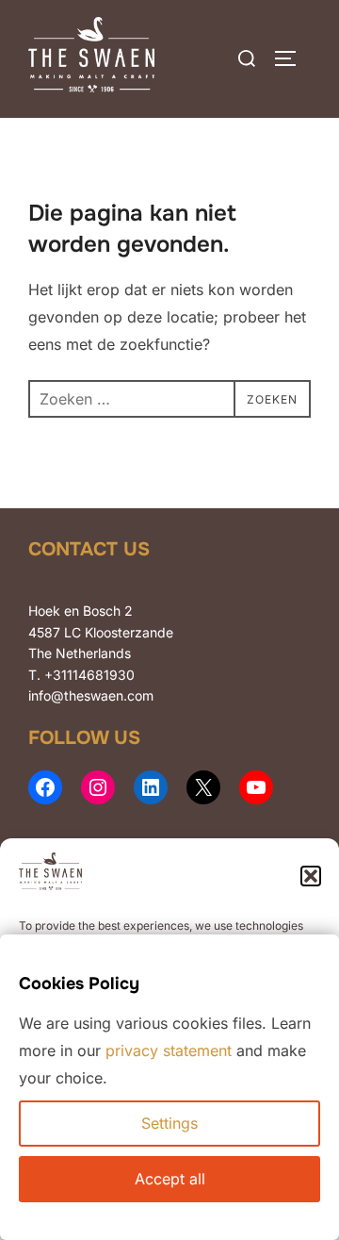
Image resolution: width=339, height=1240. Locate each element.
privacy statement (168, 1050)
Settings (169, 1123)
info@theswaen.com (90, 695)
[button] (310, 876)
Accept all (170, 1178)
